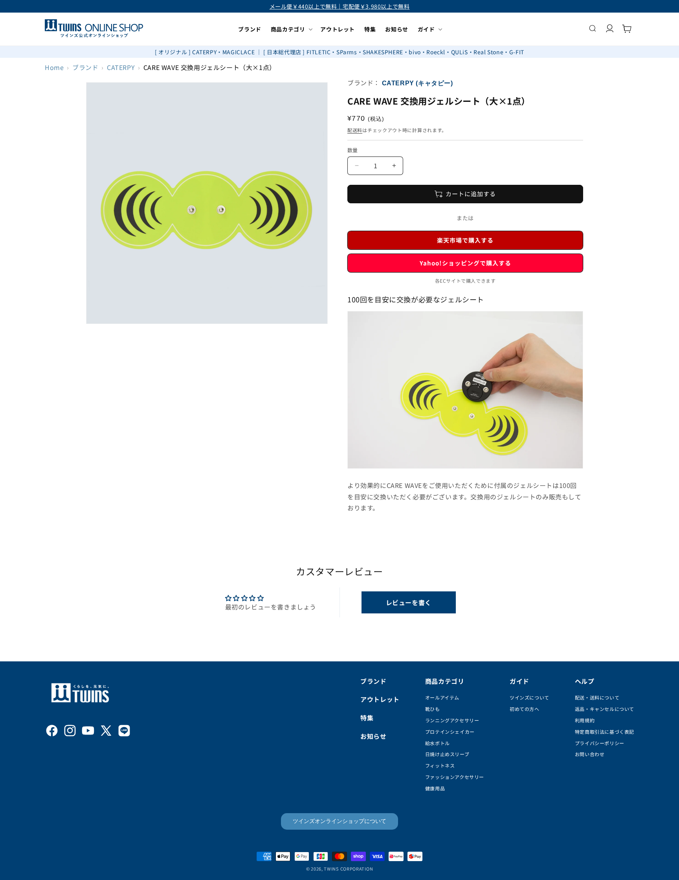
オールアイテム (442, 697)
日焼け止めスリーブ (447, 754)
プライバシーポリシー (599, 743)
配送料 (354, 130)
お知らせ (373, 736)
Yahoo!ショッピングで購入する (465, 263)
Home (54, 67)
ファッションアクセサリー (454, 776)
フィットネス (440, 765)
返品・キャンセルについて (604, 708)
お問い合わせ (590, 754)
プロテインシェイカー (450, 731)
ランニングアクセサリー (452, 720)
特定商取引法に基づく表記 (604, 731)
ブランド (85, 67)
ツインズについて (529, 697)
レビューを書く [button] (408, 602)
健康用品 (435, 788)
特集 (366, 717)
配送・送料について (597, 697)
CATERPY (121, 67)
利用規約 (585, 720)
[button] (291, 29)
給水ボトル (437, 743)
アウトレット (380, 699)
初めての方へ (525, 708)
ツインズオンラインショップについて (339, 821)
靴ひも (432, 708)
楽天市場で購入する (465, 240)
